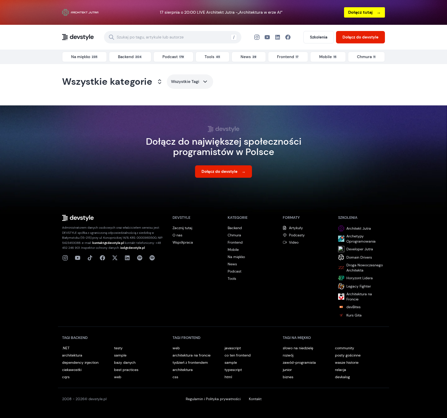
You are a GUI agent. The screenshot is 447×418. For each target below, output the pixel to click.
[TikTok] (90, 258)
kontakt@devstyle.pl (108, 243)
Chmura (234, 235)
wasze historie (347, 362)
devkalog (342, 377)
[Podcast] (140, 258)
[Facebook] (277, 37)
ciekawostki (71, 369)
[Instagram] (257, 37)
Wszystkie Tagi (185, 81)
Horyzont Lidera (359, 278)
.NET (66, 348)
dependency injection (80, 362)
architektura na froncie (192, 355)
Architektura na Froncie (359, 296)
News (232, 264)
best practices (126, 369)
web (117, 377)
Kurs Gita (354, 315)
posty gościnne (348, 355)
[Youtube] (77, 258)
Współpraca (183, 242)
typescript (233, 369)
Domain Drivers (359, 257)
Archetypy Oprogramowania (361, 239)
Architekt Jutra (358, 228)
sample (120, 355)
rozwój (288, 355)
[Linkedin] (127, 258)
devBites (353, 307)
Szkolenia (318, 37)
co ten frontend (238, 355)
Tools (232, 278)
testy (118, 348)
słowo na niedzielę (298, 348)
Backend (235, 228)
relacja (340, 369)
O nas (177, 235)
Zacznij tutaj (182, 228)
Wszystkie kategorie (107, 81)
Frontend (235, 242)
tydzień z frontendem (190, 362)
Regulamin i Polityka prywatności (213, 399)
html (228, 377)
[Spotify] (152, 258)
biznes (288, 377)
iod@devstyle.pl (132, 248)
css (175, 377)
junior (287, 369)
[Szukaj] (111, 37)
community (344, 348)
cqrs (66, 377)
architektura (72, 355)
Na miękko (236, 256)
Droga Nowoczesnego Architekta (364, 268)
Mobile (233, 249)
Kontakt (255, 399)
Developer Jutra (359, 249)
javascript (233, 348)
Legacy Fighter (358, 286)
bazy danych (125, 362)
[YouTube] (267, 37)
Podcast (234, 271)
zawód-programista (299, 362)
